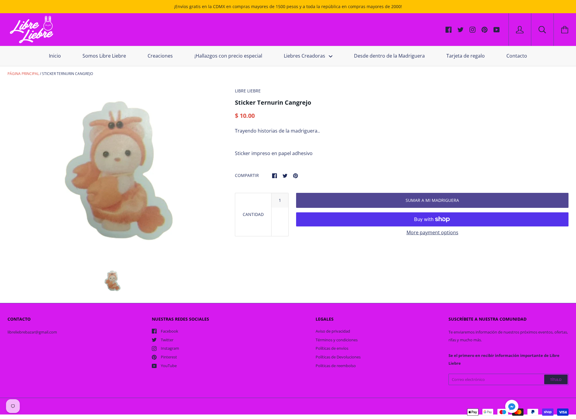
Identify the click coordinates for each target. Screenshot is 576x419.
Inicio (55, 55)
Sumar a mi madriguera (432, 200)
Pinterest (169, 357)
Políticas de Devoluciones (338, 357)
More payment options (432, 232)
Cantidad (253, 214)
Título (556, 379)
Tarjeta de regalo (465, 55)
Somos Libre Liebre (104, 55)
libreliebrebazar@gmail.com (32, 332)
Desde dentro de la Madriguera (389, 55)
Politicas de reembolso (336, 365)
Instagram (170, 348)
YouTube (169, 365)
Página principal (23, 73)
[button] (511, 407)
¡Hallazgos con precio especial (228, 55)
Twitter (167, 340)
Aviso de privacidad (333, 331)
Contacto (516, 55)
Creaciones (160, 55)
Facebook (169, 331)
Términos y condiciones (337, 340)
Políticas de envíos (332, 348)
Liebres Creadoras (305, 55)
